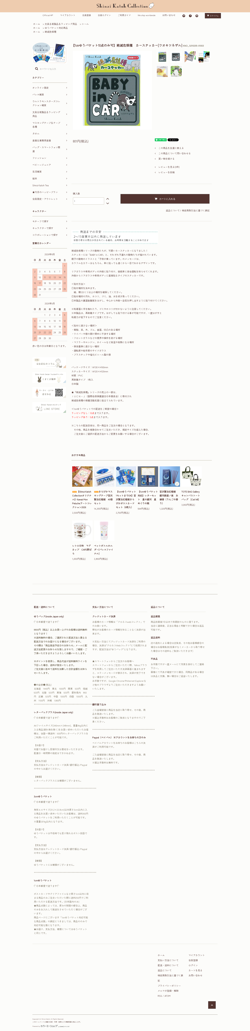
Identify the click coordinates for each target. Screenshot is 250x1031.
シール (85, 24)
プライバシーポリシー (169, 985)
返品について (173, 210)
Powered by (36, 1026)
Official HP (48, 15)
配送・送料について (168, 965)
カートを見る (195, 970)
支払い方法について (168, 960)
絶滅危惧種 (50, 31)
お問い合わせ (168, 15)
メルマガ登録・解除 (168, 990)
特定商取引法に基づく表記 (196, 210)
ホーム (36, 24)
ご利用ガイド (124, 15)
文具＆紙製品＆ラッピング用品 (61, 24)
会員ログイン (104, 15)
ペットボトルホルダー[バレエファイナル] (103, 549)
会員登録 (86, 15)
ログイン (193, 965)
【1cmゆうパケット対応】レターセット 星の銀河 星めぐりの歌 (148, 497)
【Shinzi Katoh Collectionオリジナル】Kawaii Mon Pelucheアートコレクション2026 (82, 499)
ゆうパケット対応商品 (56, 27)
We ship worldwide (146, 15)
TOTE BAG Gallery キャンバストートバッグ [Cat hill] (191, 495)
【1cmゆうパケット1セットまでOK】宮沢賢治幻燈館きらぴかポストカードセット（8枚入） (126, 499)
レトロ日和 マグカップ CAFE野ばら (82, 549)
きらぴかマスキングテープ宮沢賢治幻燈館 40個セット (103, 497)
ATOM (167, 995)
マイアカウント (67, 15)
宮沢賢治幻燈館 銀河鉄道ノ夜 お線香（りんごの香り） (169, 497)
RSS (160, 995)
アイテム (214, 15)
